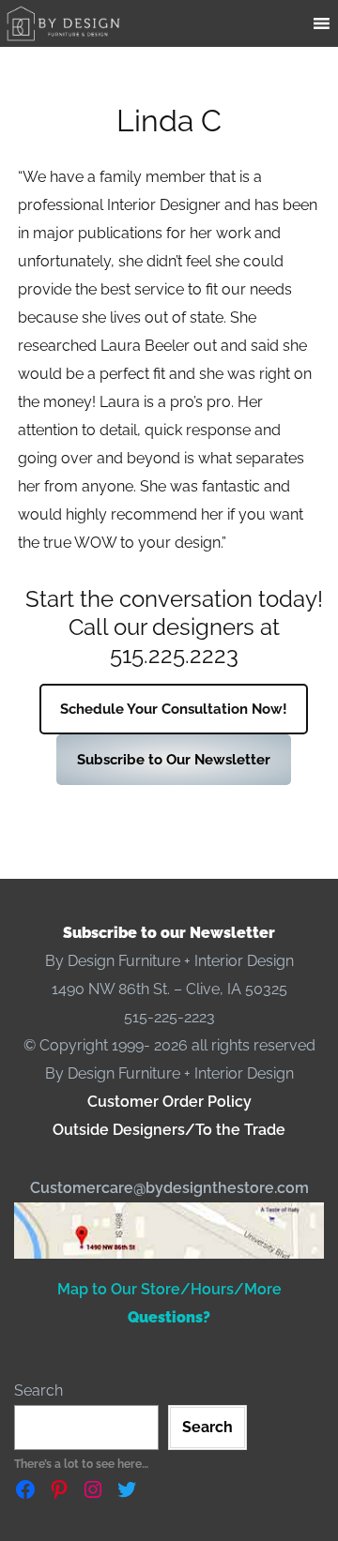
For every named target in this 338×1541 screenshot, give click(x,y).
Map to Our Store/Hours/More (169, 1289)
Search (38, 1390)
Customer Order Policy (169, 1101)
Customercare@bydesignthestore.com (169, 1188)
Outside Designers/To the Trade (169, 1130)
